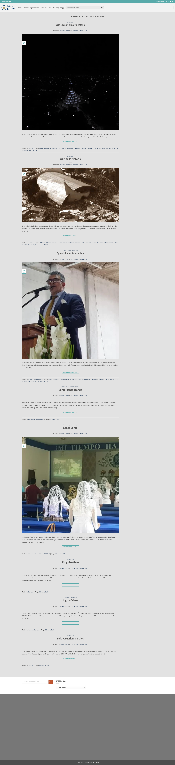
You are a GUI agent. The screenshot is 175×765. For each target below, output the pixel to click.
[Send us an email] (172, 1)
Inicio (20, 8)
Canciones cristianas (64, 148)
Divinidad (70, 22)
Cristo (82, 243)
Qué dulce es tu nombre (70, 253)
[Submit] (102, 7)
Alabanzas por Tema (31, 8)
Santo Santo (70, 427)
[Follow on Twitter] (170, 1)
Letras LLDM (107, 148)
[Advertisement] (139, 36)
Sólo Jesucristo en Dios (70, 638)
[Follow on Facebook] (166, 1)
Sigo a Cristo (70, 600)
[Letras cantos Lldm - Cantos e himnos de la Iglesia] (8, 7)
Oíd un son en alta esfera (70, 24)
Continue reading (70, 141)
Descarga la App (58, 8)
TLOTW (35, 150)
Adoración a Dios (67, 387)
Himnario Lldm (46, 8)
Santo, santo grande (70, 389)
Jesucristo (100, 243)
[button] (160, 1)
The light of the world (37, 245)
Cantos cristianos (75, 148)
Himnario (89, 148)
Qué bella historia (70, 158)
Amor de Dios (67, 250)
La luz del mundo (98, 148)
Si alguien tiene (70, 562)
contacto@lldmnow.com (79, 30)
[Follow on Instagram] (168, 1)
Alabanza (42, 148)
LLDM (113, 148)
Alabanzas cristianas (51, 148)
